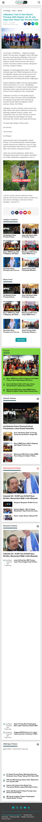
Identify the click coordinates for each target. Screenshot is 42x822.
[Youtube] (25, 212)
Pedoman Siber (15, 817)
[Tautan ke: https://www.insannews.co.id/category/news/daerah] (38, 399)
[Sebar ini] (25, 23)
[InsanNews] (21, 2)
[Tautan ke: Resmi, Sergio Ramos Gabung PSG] (7, 517)
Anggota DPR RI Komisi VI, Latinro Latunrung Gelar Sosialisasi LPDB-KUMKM (25, 733)
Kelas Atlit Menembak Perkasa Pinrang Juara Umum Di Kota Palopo (21, 791)
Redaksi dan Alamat (27, 817)
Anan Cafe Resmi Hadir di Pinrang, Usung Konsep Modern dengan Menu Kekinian (30, 236)
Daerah (13, 24)
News (16, 24)
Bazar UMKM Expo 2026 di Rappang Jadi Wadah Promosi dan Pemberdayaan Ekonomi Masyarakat (11, 252)
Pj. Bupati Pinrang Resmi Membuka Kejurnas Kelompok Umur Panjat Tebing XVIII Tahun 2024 (22, 775)
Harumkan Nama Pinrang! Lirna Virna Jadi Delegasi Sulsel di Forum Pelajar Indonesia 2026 (11, 269)
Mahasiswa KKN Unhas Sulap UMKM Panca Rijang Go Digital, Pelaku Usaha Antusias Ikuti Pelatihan (30, 252)
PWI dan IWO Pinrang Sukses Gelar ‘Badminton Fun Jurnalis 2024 (22, 780)
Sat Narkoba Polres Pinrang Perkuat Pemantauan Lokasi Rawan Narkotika (9, 236)
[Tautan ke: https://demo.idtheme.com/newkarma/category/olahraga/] (38, 744)
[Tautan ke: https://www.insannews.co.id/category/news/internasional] (38, 468)
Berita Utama (6, 24)
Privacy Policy (6, 819)
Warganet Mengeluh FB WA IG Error (26, 502)
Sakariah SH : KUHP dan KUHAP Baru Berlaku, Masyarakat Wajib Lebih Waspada (20, 497)
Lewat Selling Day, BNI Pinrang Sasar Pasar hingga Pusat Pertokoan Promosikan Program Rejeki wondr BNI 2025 (26, 561)
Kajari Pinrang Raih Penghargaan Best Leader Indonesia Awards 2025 (26, 724)
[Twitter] (17, 212)
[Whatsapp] (36, 23)
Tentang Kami (27, 815)
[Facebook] (12, 212)
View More (21, 340)
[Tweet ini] (29, 23)
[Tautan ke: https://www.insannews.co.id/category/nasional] (38, 526)
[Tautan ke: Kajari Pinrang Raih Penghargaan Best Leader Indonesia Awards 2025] (7, 726)
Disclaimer (5, 817)
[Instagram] (21, 212)
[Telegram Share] (32, 23)
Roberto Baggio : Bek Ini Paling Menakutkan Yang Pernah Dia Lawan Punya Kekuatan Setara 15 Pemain (26, 510)
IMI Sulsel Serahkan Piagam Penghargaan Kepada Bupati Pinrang (20, 797)
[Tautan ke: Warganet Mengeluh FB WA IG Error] (7, 504)
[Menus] (3, 2)
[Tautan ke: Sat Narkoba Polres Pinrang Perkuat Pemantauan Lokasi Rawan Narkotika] (21, 413)
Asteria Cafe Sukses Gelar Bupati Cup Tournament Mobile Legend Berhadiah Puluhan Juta (22, 786)
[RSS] (29, 212)
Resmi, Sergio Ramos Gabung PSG (26, 516)
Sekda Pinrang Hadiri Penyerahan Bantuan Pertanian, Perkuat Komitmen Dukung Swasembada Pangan (29, 269)
